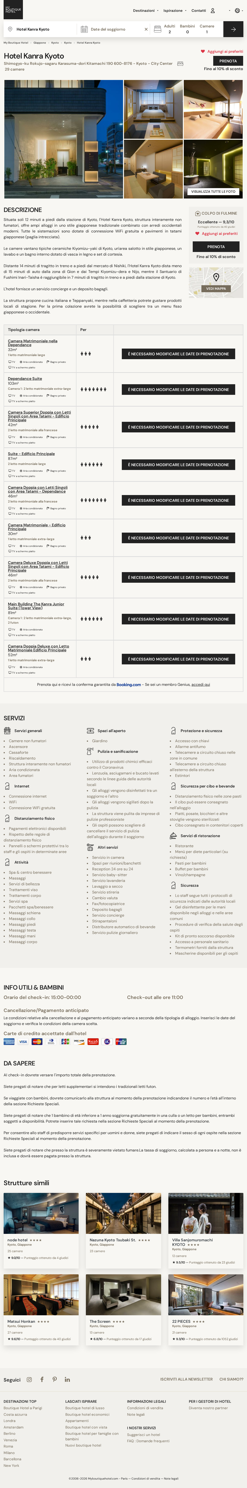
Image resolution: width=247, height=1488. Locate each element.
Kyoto (55, 42)
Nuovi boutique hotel (83, 1445)
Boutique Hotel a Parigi (23, 1408)
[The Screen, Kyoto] (123, 1294)
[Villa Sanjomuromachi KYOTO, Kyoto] (205, 1213)
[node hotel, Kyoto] (41, 1213)
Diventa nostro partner (208, 1408)
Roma (8, 1446)
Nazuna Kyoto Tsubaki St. (113, 1240)
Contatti (199, 10)
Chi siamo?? (231, 1379)
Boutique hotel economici (87, 1414)
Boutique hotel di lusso (84, 1408)
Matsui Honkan (21, 1321)
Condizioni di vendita (145, 1408)
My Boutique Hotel (16, 42)
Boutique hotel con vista (86, 1427)
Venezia (10, 1440)
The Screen (100, 1321)
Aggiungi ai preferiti (224, 51)
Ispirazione (174, 10)
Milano (9, 1452)
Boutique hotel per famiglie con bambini (92, 1436)
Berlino (9, 1433)
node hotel (17, 1240)
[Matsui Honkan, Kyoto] (41, 1294)
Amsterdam (13, 1427)
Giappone (40, 42)
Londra (9, 1420)
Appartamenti (77, 1420)
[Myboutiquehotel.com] (13, 10)
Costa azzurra (15, 1414)
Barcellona (12, 1459)
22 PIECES (181, 1321)
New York (11, 1465)
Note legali (136, 1414)
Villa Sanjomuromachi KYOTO (192, 1242)
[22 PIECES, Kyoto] (205, 1294)
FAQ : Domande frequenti (148, 1441)
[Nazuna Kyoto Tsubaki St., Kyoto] (123, 1213)
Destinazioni (144, 10)
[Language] (238, 10)
